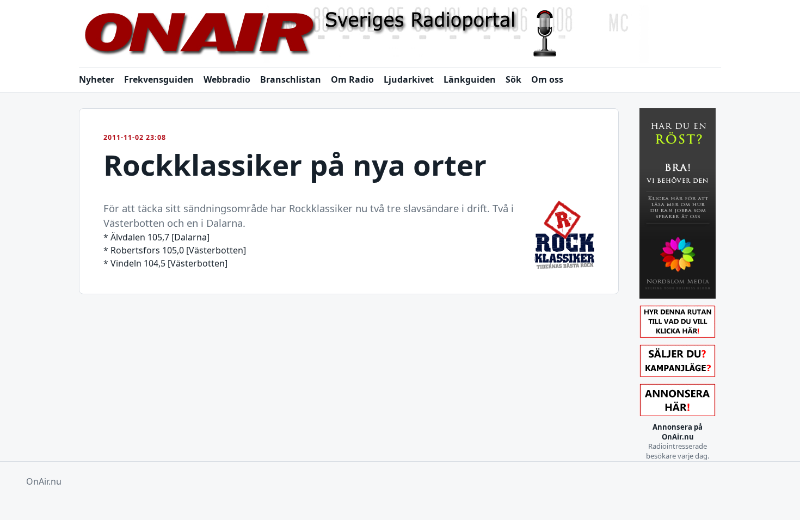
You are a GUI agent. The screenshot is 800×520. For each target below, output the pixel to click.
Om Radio (352, 79)
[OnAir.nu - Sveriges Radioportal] (400, 34)
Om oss (547, 79)
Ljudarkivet (409, 79)
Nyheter (96, 79)
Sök (513, 79)
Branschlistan (290, 79)
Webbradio (227, 79)
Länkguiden (470, 79)
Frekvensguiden (159, 79)
